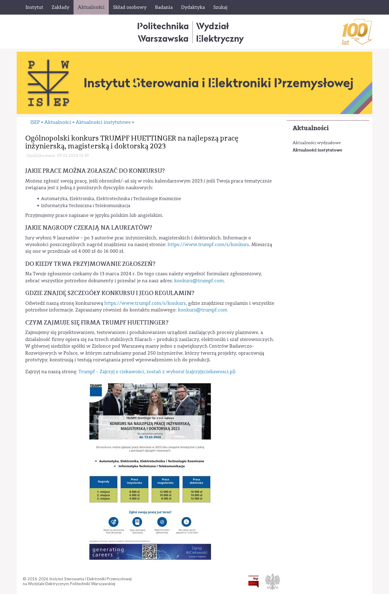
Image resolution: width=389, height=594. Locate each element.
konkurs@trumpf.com (199, 281)
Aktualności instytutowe (317, 150)
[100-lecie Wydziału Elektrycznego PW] (357, 32)
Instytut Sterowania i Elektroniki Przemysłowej (218, 82)
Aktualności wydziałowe (317, 143)
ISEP (35, 122)
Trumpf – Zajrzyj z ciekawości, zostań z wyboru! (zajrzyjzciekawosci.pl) (156, 372)
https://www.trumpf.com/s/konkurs (208, 244)
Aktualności (311, 128)
